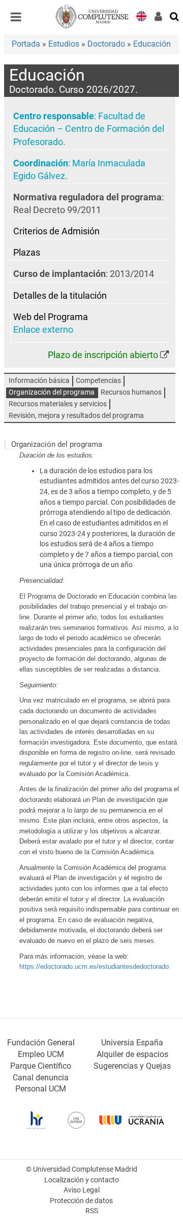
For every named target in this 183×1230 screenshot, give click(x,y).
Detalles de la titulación (60, 296)
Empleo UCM (41, 1054)
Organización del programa (52, 392)
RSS (91, 1211)
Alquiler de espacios (132, 1054)
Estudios (63, 44)
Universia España (132, 1042)
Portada (26, 44)
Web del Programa (50, 317)
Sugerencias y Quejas (132, 1066)
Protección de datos (81, 1201)
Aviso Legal (82, 1190)
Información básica (39, 380)
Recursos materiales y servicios (58, 404)
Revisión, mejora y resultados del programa (76, 415)
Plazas (26, 253)
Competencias (98, 380)
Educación (152, 44)
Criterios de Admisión (56, 231)
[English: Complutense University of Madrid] (141, 15)
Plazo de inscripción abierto (103, 355)
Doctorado (106, 44)
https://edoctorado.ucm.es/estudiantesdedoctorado (94, 966)
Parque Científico (40, 1066)
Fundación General (41, 1042)
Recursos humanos (131, 392)
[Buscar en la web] (175, 15)
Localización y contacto (81, 1180)
